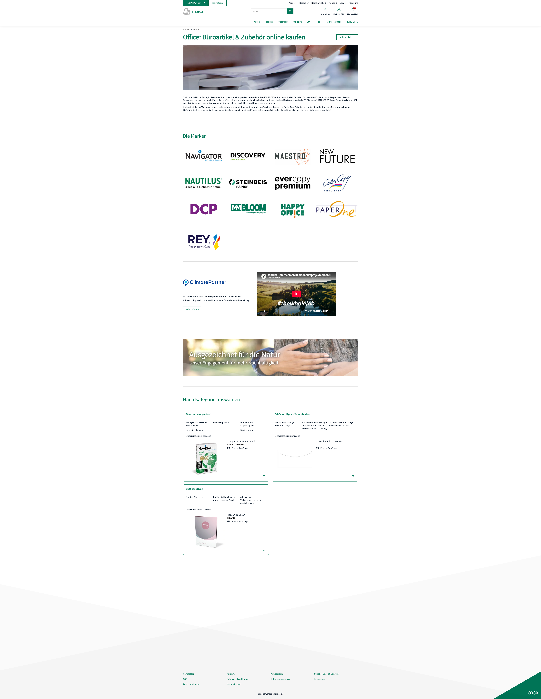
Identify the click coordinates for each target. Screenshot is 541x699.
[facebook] (530, 693)
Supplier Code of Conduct (326, 673)
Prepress (269, 21)
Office (309, 21)
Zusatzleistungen (191, 684)
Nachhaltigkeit (318, 3)
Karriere (293, 3)
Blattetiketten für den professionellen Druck (224, 499)
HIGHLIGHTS (352, 21)
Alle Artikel (345, 37)
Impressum (319, 679)
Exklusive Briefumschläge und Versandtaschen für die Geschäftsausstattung (314, 425)
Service (343, 3)
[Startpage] (206, 11)
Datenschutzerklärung (238, 679)
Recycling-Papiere (194, 430)
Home (186, 29)
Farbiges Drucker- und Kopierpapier (196, 424)
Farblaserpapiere (221, 422)
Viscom (257, 21)
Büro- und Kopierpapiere (198, 414)
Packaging (297, 21)
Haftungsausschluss (280, 679)
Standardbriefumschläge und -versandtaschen (341, 424)
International (217, 3)
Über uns (353, 3)
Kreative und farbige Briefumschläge (284, 424)
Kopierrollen (246, 430)
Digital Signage (334, 21)
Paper (319, 21)
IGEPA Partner (194, 3)
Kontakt (333, 3)
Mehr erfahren (192, 309)
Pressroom (283, 21)
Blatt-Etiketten (194, 489)
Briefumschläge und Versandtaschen (292, 414)
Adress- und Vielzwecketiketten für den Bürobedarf (251, 500)
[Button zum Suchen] (290, 11)
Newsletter (188, 673)
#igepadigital (276, 673)
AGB (185, 679)
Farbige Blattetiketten (197, 497)
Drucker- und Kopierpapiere (247, 424)
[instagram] (536, 693)
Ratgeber (304, 3)
